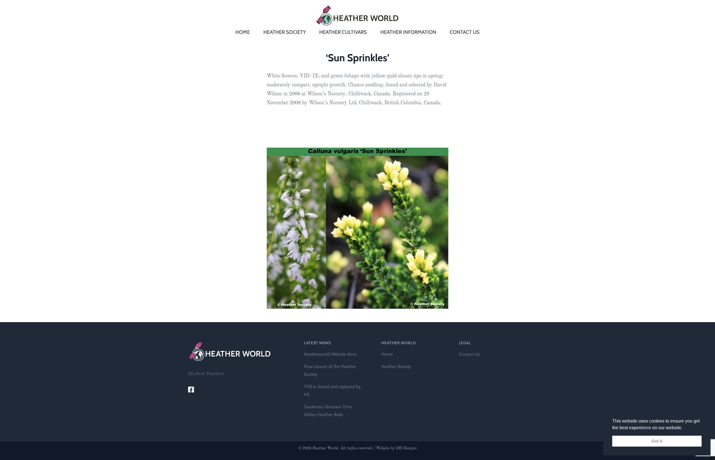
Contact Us (469, 354)
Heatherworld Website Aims (330, 354)
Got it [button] (657, 441)
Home (387, 354)
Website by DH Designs (396, 448)
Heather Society (396, 366)
